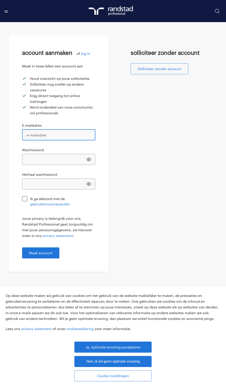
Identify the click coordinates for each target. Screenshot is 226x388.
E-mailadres (32, 125)
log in (85, 53)
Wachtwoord (33, 150)
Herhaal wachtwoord (39, 174)
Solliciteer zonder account (159, 69)
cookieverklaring (80, 329)
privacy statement (36, 329)
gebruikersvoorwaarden (50, 204)
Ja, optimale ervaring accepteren (113, 347)
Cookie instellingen (113, 376)
